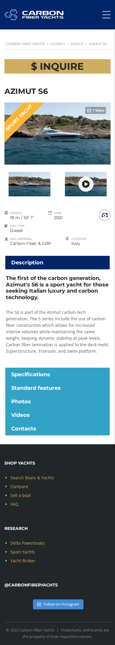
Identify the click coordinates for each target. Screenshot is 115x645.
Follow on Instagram (61, 604)
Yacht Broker (22, 560)
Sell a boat (20, 495)
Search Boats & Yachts (32, 477)
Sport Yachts (22, 552)
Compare (19, 486)
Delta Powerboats (27, 543)
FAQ (14, 504)
